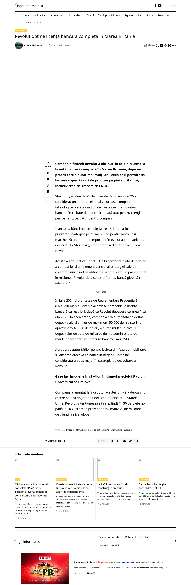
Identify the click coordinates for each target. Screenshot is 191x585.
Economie (21, 30)
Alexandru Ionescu (35, 45)
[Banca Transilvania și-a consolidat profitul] (157, 469)
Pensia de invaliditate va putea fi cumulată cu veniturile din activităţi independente (74, 487)
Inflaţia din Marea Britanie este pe (81, 430)
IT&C (17, 480)
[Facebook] (155, 5)
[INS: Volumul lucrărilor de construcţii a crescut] (116, 469)
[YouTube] (159, 5)
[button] (164, 5)
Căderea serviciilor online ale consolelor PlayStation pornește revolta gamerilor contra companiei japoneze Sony (32, 491)
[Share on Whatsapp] (118, 441)
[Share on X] (157, 45)
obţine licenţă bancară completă (111, 430)
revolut (129, 430)
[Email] (161, 45)
